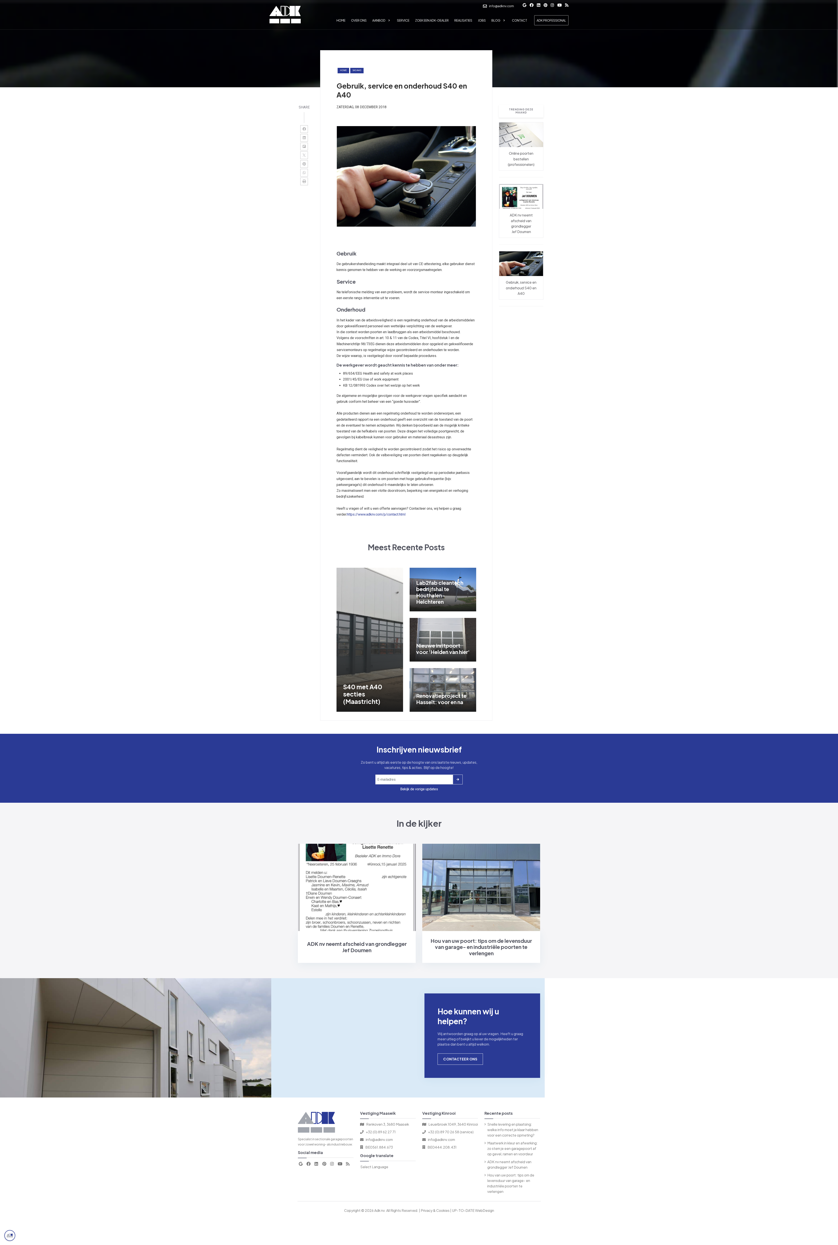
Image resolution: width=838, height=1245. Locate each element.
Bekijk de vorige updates (419, 789)
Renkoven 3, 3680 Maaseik (387, 1124)
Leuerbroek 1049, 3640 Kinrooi (453, 1124)
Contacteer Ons (460, 1059)
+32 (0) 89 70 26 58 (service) (451, 1132)
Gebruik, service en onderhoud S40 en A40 (521, 288)
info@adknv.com (379, 1139)
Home (343, 70)
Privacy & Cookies (435, 1210)
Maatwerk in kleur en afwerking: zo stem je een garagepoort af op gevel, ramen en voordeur (512, 1148)
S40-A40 (357, 70)
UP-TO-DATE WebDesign (473, 1210)
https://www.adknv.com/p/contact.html (376, 514)
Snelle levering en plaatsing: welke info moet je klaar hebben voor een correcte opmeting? (512, 1129)
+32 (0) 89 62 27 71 (381, 1132)
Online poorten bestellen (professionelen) (521, 159)
